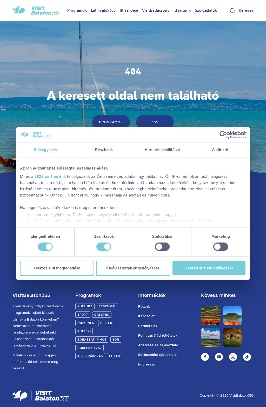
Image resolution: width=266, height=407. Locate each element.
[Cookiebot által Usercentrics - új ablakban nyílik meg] (223, 135)
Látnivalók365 (103, 10)
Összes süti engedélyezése (209, 268)
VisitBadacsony (155, 10)
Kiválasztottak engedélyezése (133, 268)
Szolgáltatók (206, 10)
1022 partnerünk (50, 176)
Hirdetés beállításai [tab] (162, 149)
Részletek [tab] (104, 149)
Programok (77, 10)
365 (154, 122)
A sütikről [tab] (221, 149)
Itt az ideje (129, 10)
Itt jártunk (182, 10)
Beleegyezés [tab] (45, 149)
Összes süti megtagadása (57, 268)
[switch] (103, 246)
